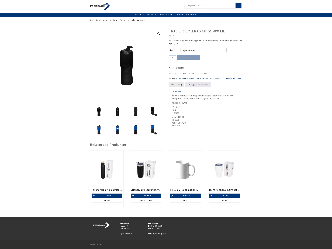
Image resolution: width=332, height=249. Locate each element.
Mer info (108, 195)
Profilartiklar (166, 15)
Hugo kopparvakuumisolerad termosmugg (224, 189)
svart (205, 73)
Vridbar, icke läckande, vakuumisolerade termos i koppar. (146, 189)
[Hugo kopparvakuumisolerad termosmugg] (224, 169)
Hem (92, 20)
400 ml (178, 78)
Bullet (180, 73)
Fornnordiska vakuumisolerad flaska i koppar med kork (107, 189)
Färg (171, 50)
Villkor (180, 15)
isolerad (185, 78)
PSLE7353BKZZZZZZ (216, 78)
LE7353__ (192, 78)
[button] (158, 33)
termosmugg (230, 78)
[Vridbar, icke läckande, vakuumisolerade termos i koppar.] (146, 169)
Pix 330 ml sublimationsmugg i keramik (185, 189)
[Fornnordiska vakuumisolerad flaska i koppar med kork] (107, 169)
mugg (199, 78)
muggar (205, 78)
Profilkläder (152, 15)
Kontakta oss (191, 15)
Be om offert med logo (188, 57)
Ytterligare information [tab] (198, 84)
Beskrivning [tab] (176, 84)
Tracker (239, 78)
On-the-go (113, 20)
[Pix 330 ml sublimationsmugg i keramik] (185, 169)
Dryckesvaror (101, 20)
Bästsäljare (139, 15)
